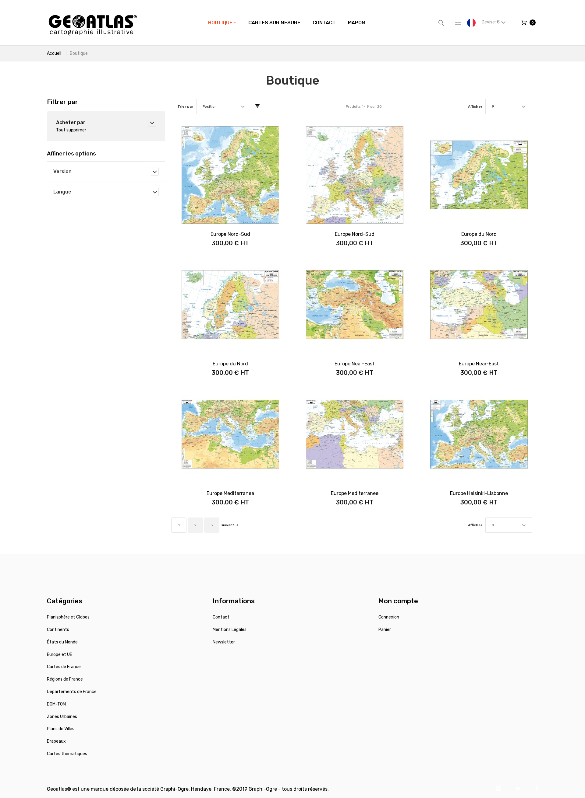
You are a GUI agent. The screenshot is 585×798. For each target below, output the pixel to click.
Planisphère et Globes (68, 617)
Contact (221, 617)
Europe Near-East (354, 364)
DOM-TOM (56, 704)
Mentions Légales (229, 629)
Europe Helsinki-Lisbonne (479, 493)
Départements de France (72, 691)
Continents (58, 629)
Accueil (54, 53)
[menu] (286, 23)
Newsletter (224, 642)
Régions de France (65, 679)
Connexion (388, 617)
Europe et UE (59, 654)
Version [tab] (62, 171)
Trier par (185, 106)
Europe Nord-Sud (230, 234)
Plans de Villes (60, 728)
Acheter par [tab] (70, 122)
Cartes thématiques (67, 753)
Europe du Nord (479, 234)
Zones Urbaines (62, 716)
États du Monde (62, 642)
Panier (384, 629)
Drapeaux (56, 741)
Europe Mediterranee (230, 493)
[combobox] (223, 106)
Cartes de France (64, 666)
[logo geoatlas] (92, 22)
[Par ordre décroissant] (257, 106)
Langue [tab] (62, 192)
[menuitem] (222, 23)
